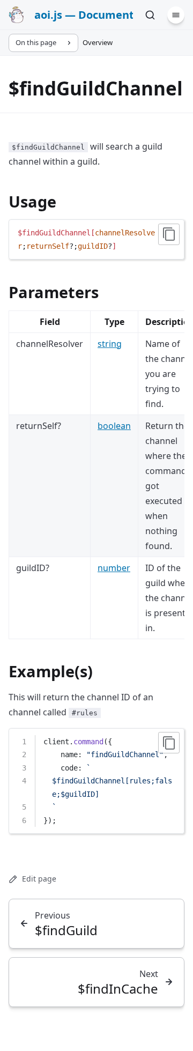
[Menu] (175, 15)
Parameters (54, 292)
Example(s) (51, 671)
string (110, 344)
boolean (114, 426)
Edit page (39, 879)
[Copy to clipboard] (169, 234)
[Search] (150, 15)
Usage (32, 201)
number (114, 568)
